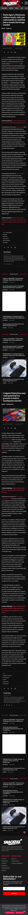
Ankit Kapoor (19, 127)
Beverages (5, 282)
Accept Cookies (10, 912)
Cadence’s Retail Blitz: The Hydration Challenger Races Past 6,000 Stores (13, 279)
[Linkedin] (9, 263)
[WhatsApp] (15, 52)
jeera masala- (6, 238)
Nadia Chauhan (20, 173)
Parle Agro (4, 57)
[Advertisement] (14, 301)
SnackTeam (7, 252)
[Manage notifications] (24, 911)
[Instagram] (6, 263)
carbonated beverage (15, 63)
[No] (26, 909)
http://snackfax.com (7, 254)
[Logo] (11, 3)
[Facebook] (4, 52)
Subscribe (14, 893)
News (3, 28)
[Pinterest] (11, 52)
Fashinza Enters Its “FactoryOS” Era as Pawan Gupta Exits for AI (13, 324)
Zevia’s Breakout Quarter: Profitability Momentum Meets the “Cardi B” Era (13, 286)
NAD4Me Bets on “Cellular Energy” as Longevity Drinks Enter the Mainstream (14, 317)
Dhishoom (5, 236)
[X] (7, 52)
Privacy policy (19, 912)
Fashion (4, 327)
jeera (9, 82)
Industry (9, 28)
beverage (5, 234)
